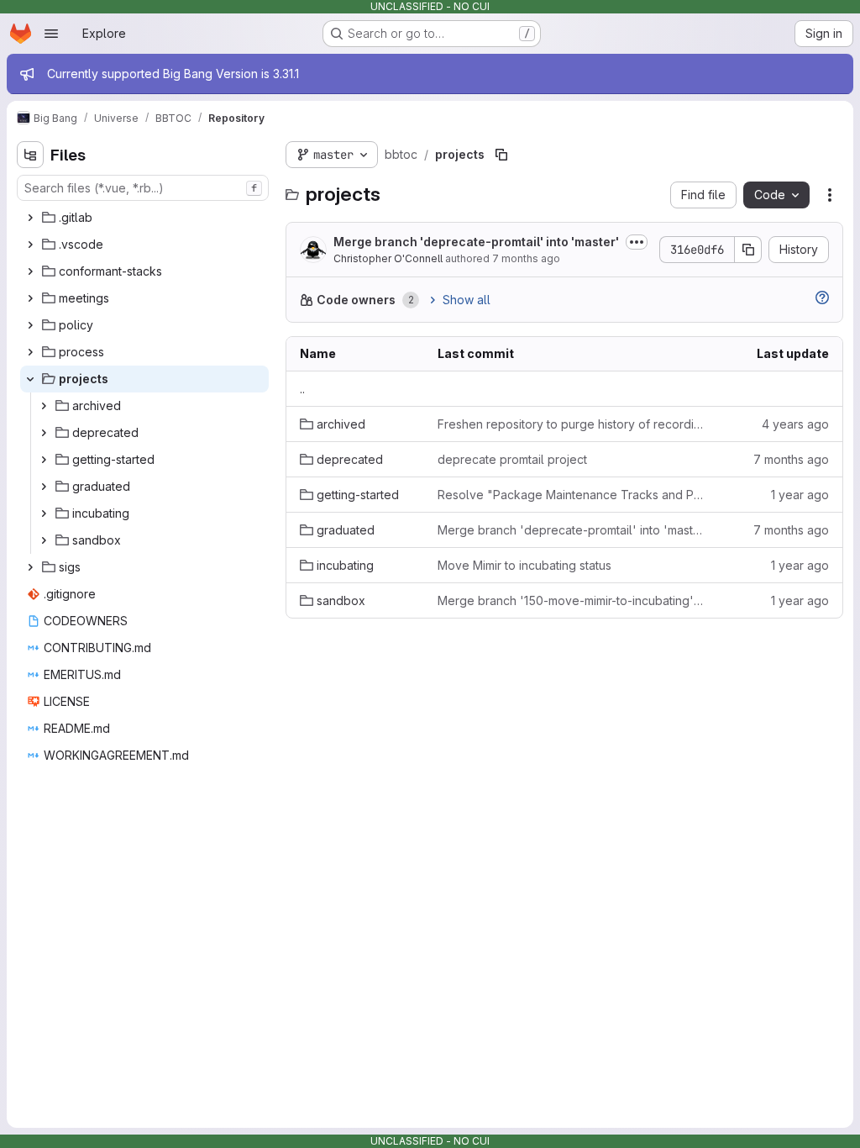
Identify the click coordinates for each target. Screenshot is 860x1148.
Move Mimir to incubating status (524, 565)
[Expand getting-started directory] (44, 460)
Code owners (356, 299)
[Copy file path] (501, 154)
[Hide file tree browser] (30, 154)
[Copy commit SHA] (748, 249)
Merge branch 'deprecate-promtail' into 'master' (476, 241)
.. (302, 389)
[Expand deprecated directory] (44, 433)
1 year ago (800, 494)
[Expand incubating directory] (44, 513)
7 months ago (526, 258)
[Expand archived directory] (44, 406)
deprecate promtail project (512, 459)
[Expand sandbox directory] (44, 540)
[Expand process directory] (30, 352)
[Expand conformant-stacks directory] (30, 271)
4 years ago (795, 424)
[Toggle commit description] (637, 242)
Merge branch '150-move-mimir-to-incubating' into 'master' (571, 600)
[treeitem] (144, 217)
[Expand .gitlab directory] (30, 218)
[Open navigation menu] (51, 33)
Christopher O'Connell (388, 258)
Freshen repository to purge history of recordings (571, 424)
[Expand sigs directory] (30, 567)
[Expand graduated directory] (44, 487)
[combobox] (143, 188)
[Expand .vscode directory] (30, 244)
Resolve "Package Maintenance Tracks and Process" (571, 494)
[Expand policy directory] (30, 325)
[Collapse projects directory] (30, 379)
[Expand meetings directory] (30, 298)
